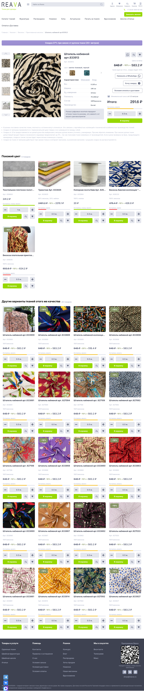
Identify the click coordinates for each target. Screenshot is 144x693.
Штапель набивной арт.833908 (125, 335)
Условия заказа (39, 662)
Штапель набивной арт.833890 (19, 531)
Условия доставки (40, 667)
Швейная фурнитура (11, 654)
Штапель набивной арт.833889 (54, 335)
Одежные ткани (9, 649)
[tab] (71, 80)
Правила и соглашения (42, 654)
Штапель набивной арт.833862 (89, 531)
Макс (96, 658)
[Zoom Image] (37, 85)
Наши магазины (70, 671)
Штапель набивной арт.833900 (19, 335)
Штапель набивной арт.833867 (54, 531)
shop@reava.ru (130, 677)
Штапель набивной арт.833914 (54, 596)
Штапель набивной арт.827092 (89, 596)
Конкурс (67, 649)
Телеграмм (98, 654)
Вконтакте (98, 649)
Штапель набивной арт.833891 (18, 400)
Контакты (36, 649)
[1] (6, 63)
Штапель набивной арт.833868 (54, 466)
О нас (34, 658)
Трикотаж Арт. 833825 (49, 190)
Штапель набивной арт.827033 (125, 531)
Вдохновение (69, 675)
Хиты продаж (69, 662)
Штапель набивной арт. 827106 (18, 466)
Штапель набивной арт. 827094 (54, 400)
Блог (65, 654)
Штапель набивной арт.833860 (89, 466)
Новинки (67, 667)
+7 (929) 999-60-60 (134, 10)
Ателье (5, 662)
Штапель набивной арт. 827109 (89, 400)
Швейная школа (9, 658)
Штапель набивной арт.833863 (125, 466)
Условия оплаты (39, 671)
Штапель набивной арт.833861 (18, 596)
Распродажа (68, 658)
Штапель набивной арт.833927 (125, 596)
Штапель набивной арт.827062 (124, 400)
